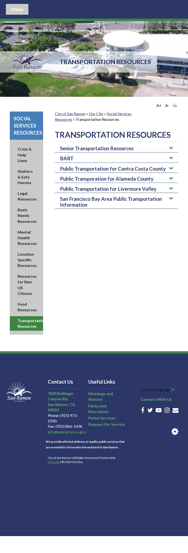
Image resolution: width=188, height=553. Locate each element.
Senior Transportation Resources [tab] (96, 148)
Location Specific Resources (27, 260)
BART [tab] (67, 158)
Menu (17, 9)
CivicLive (53, 462)
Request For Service (106, 424)
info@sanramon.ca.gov (67, 431)
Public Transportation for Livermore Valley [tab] (108, 189)
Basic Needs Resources (27, 215)
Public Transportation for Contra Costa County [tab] (113, 168)
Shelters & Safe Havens (25, 177)
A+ (159, 105)
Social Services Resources (28, 125)
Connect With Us (156, 399)
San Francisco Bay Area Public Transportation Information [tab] (111, 202)
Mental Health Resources (27, 238)
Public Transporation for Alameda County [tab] (106, 179)
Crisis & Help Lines (25, 155)
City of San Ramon (70, 113)
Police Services (102, 417)
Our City (96, 113)
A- (167, 105)
